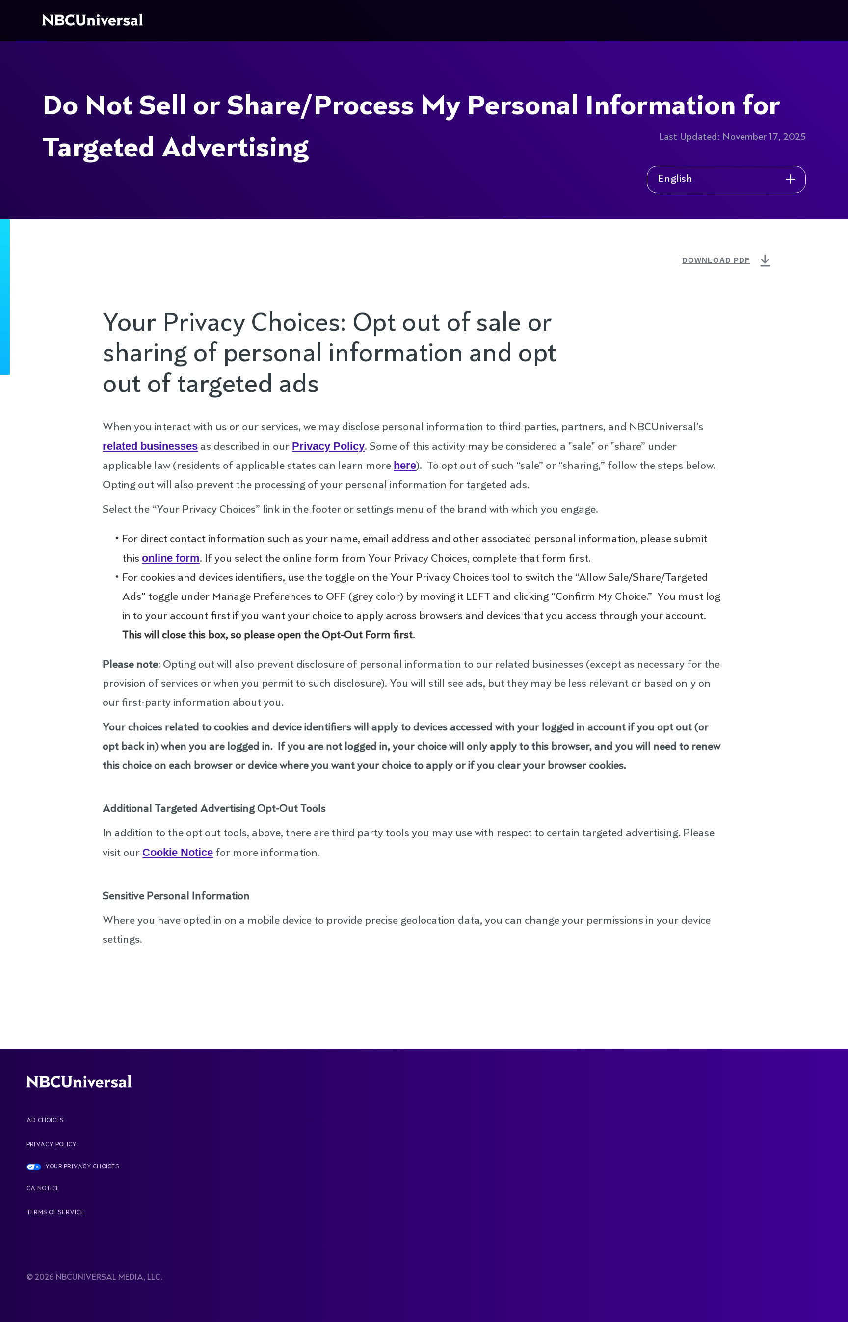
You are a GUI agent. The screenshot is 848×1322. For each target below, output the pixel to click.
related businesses (150, 446)
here (405, 465)
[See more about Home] (95, 20)
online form (171, 558)
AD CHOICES (45, 1121)
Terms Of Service (55, 1213)
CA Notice (42, 1189)
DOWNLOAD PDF (727, 260)
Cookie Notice (177, 852)
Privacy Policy (328, 446)
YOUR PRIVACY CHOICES (82, 1167)
